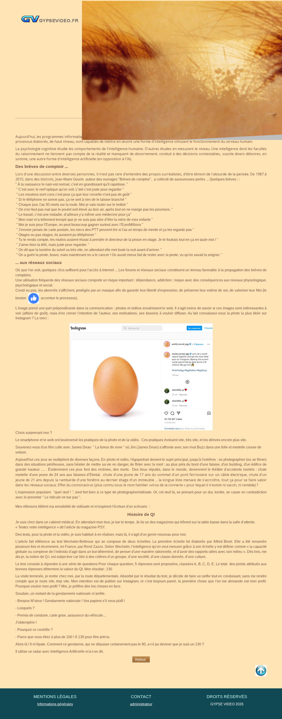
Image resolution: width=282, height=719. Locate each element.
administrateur (141, 704)
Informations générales (55, 704)
